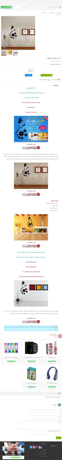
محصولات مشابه (52, 12)
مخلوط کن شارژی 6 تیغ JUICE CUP (11, 357)
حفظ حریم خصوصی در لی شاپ (41, 454)
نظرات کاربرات (44, 12)
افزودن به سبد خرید (45, 75)
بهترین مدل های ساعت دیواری (18, 327)
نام (60, 408)
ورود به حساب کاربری (16, 457)
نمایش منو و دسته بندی (54, 7)
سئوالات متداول (43, 452)
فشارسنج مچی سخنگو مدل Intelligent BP (31, 357)
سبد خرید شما (6, 7)
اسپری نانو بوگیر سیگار (52, 357)
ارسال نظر (58, 437)
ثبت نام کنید (8, 457)
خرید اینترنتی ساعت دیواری (30, 327)
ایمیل (60, 419)
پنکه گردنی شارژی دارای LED (52, 383)
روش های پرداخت (43, 456)
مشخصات (58, 12)
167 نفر (27, 75)
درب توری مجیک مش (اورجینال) (31, 383)
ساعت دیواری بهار (40, 327)
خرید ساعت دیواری (49, 327)
